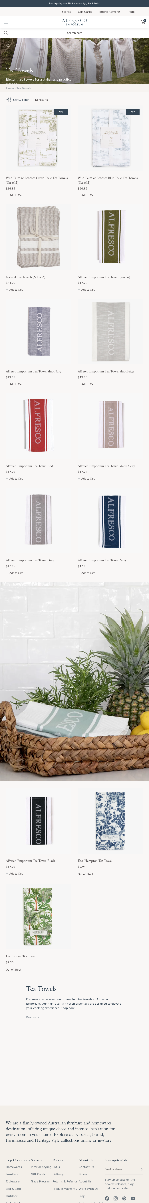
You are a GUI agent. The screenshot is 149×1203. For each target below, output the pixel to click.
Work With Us (88, 1188)
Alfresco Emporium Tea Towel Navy (102, 560)
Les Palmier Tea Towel (21, 956)
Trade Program (41, 1181)
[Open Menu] (6, 22)
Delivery (58, 1174)
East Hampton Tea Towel (95, 861)
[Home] (74, 22)
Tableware (12, 1181)
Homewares (14, 1167)
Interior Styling (109, 11)
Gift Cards (85, 11)
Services (37, 1160)
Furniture (12, 1174)
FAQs (56, 1167)
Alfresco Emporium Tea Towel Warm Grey (106, 466)
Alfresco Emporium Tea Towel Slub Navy (33, 371)
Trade (130, 11)
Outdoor (11, 1196)
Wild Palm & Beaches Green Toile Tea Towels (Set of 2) (37, 180)
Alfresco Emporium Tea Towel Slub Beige (106, 371)
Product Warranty (65, 1188)
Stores (66, 11)
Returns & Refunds (65, 1181)
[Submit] (140, 1169)
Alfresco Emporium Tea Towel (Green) (104, 277)
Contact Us (86, 1167)
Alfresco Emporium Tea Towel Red (29, 466)
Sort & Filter (21, 99)
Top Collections (18, 1160)
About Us (86, 1160)
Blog (82, 1196)
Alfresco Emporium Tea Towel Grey (30, 560)
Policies (58, 1160)
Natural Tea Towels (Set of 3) (25, 277)
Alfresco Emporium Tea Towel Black (30, 861)
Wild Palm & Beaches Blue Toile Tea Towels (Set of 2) (108, 180)
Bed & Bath (13, 1188)
